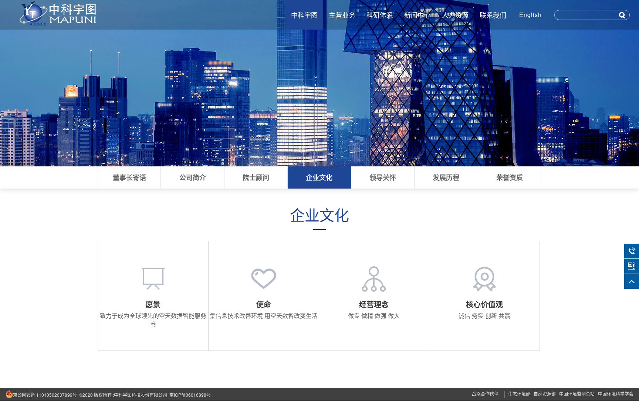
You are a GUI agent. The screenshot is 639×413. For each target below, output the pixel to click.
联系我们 (493, 15)
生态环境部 (519, 393)
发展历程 (446, 177)
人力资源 (455, 15)
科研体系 (379, 15)
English (530, 14)
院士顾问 (256, 177)
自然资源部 (545, 393)
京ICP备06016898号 (190, 395)
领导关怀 (382, 177)
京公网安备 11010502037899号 (45, 395)
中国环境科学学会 (615, 393)
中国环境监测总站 (577, 393)
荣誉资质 (509, 177)
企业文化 (319, 177)
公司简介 (192, 177)
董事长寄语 (129, 177)
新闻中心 (417, 15)
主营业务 (342, 15)
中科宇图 (304, 15)
